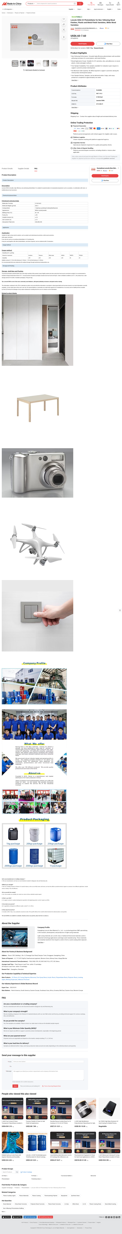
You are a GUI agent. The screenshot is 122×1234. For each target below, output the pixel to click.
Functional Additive (66, 1176)
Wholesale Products (61, 1222)
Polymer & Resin (30, 13)
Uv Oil (84, 1204)
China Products (33, 1222)
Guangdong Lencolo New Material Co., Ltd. (86, 28)
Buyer (79, 9)
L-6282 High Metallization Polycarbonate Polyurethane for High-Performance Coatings (84, 1123)
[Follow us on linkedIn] (119, 1217)
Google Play (17, 1217)
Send (15, 1086)
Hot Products (25, 1222)
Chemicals (10, 13)
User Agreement (71, 1228)
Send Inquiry (83, 44)
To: (11, 1066)
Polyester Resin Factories (37, 1204)
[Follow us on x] (109, 1217)
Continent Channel (81, 1222)
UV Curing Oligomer (24, 977)
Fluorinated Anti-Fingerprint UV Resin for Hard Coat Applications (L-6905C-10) (84, 1157)
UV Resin (14, 977)
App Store (6, 1217)
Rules (119, 9)
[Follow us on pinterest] (117, 1217)
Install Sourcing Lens (46, 1217)
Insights (99, 1222)
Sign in (118, 5)
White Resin (75, 1204)
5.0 (99, 170)
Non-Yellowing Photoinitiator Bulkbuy (13, 1208)
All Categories (8, 9)
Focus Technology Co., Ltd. (48, 1228)
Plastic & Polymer (19, 13)
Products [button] (30, 4)
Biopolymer (64, 1195)
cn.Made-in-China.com (77, 1224)
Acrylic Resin (51, 977)
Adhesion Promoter (23, 979)
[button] (75, 3)
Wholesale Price (71, 1222)
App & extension (98, 9)
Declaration (80, 1228)
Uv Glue (66, 1204)
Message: (9, 1071)
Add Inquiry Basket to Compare (35, 70)
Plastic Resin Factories (54, 1204)
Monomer (33, 977)
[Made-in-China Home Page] (11, 4)
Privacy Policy (88, 1228)
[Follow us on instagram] (111, 1217)
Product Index (91, 1222)
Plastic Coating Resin (95, 1204)
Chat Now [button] (109, 44)
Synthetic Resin (75, 1195)
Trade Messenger (30, 1217)
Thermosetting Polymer (50, 1195)
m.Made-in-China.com (65, 1224)
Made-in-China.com (53, 1224)
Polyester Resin (72, 977)
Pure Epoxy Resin (42, 977)
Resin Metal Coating (110, 1204)
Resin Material (7, 1204)
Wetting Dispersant (11, 979)
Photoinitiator (5, 1179)
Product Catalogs (27, 1172)
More (3, 1211)
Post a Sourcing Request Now (51, 1086)
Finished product (36, 1179)
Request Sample (98, 48)
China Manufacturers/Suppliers (46, 1222)
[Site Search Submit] (80, 3)
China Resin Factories (21, 1204)
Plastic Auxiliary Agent (9, 1195)
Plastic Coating (36, 1195)
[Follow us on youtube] (114, 1217)
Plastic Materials (23, 1195)
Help (88, 9)
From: (10, 1061)
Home (3, 13)
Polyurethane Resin (61, 977)
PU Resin (33, 1176)
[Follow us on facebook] (106, 1217)
